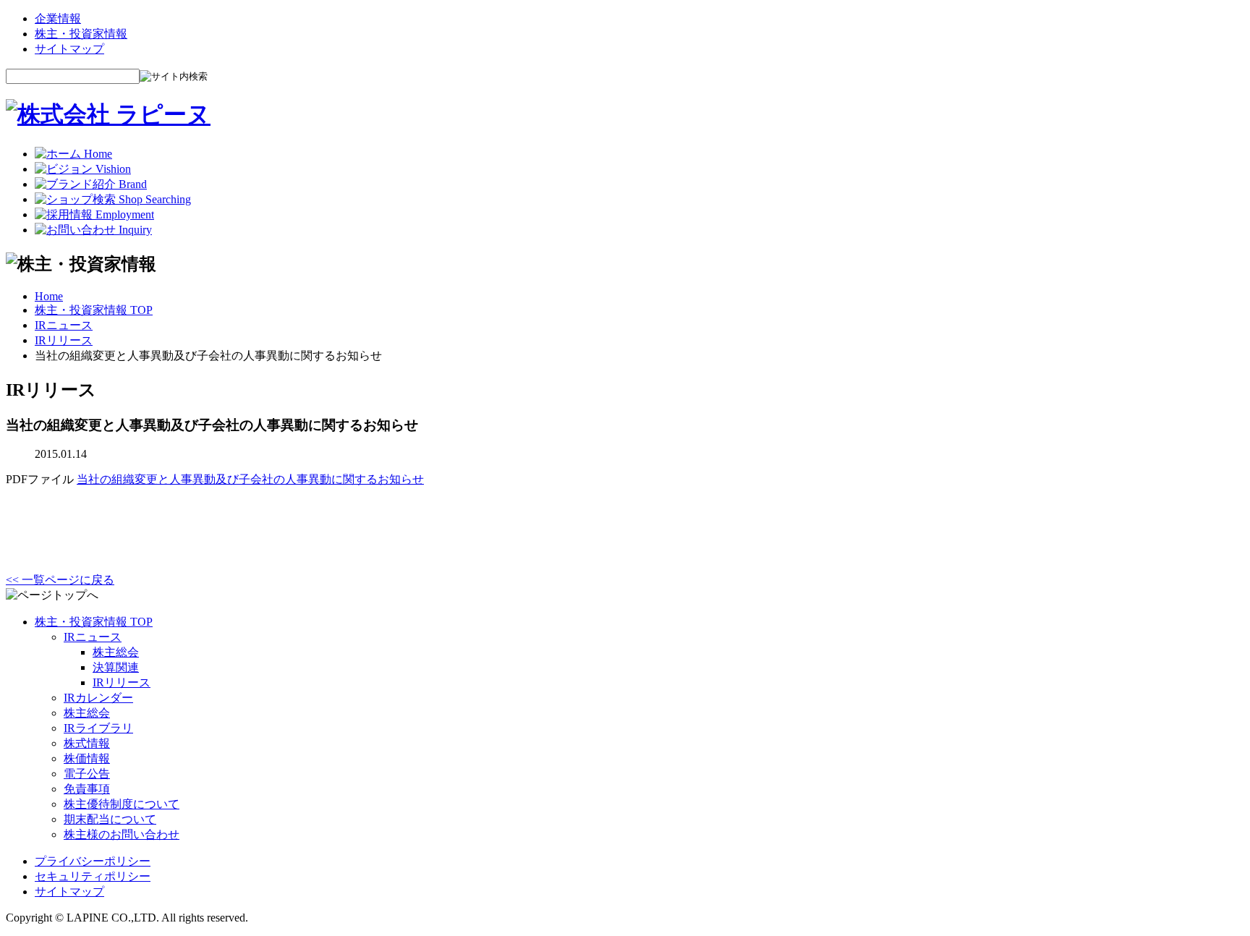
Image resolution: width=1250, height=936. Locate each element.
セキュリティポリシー (92, 876)
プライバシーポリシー (92, 861)
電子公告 (87, 773)
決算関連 (116, 667)
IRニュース (64, 325)
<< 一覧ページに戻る (60, 580)
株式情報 (87, 743)
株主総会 (116, 652)
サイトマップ (69, 49)
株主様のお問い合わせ (121, 834)
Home (49, 296)
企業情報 (58, 18)
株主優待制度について (121, 804)
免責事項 (87, 789)
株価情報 (87, 758)
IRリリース (64, 340)
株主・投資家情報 (81, 33)
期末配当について (110, 819)
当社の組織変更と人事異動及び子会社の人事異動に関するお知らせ (250, 479)
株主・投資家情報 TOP (94, 310)
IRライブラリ (98, 728)
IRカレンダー (98, 698)
